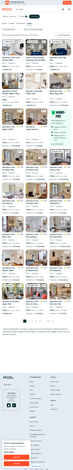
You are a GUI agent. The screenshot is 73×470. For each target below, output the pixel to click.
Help (52, 405)
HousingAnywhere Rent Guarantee (37, 436)
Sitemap (32, 411)
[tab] (4, 23)
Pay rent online (55, 390)
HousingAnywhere (9, 29)
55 (48, 321)
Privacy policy (34, 402)
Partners (32, 394)
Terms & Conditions (36, 398)
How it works (55, 381)
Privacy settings (9, 452)
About (32, 381)
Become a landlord (36, 430)
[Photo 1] (10, 53)
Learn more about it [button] (57, 144)
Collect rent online (35, 441)
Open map (37, 466)
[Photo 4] (13, 53)
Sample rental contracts (37, 462)
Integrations (33, 458)
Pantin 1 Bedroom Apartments (33, 29)
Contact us (54, 409)
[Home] (7, 9)
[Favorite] (68, 75)
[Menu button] (69, 9)
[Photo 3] (12, 53)
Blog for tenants (56, 394)
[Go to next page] (52, 321)
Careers (32, 386)
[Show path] (20, 29)
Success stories (35, 449)
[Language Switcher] (63, 9)
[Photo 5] (14, 53)
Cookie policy (34, 407)
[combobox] (38, 9)
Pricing (53, 386)
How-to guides (34, 445)
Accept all (16, 463)
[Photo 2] (11, 53)
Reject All (17, 457)
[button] (9, 16)
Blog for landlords (35, 453)
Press (31, 390)
